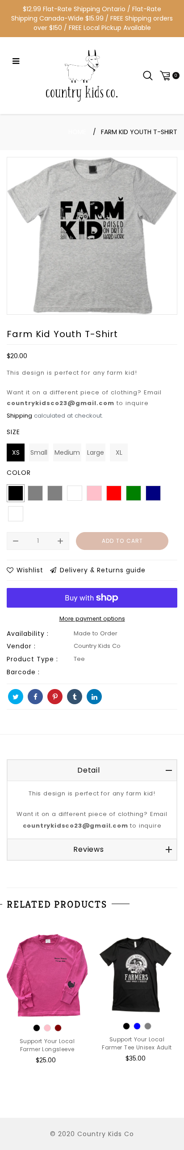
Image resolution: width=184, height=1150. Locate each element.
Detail (88, 770)
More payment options (92, 618)
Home (77, 131)
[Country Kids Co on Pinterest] (55, 696)
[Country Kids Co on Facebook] (35, 696)
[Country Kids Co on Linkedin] (94, 696)
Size (13, 431)
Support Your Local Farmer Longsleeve (47, 1045)
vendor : (21, 646)
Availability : (28, 633)
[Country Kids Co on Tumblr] (74, 696)
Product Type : (32, 659)
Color (19, 472)
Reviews (88, 849)
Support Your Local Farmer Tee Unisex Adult (136, 1043)
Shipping (19, 415)
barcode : (23, 672)
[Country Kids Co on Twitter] (15, 696)
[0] (168, 76)
